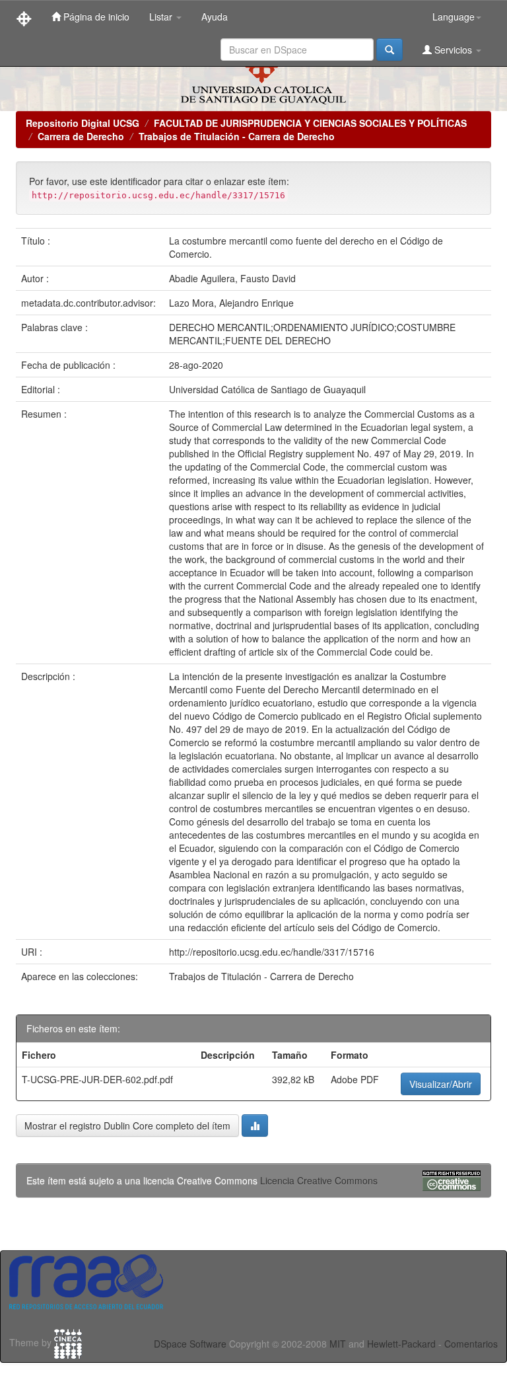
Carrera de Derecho (81, 136)
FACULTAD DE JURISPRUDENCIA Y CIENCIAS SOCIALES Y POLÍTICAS (310, 123)
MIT (337, 1343)
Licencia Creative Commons (319, 1180)
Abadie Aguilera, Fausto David (232, 278)
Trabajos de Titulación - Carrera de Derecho (237, 136)
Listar (162, 16)
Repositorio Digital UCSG (82, 123)
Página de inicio (95, 16)
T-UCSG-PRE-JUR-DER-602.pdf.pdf (97, 1079)
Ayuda (214, 16)
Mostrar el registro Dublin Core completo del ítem (127, 1125)
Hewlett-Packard (401, 1343)
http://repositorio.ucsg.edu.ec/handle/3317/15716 (271, 951)
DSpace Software (190, 1343)
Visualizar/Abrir (440, 1083)
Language (453, 16)
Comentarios (471, 1343)
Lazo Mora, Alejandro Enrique (231, 302)
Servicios (453, 49)
